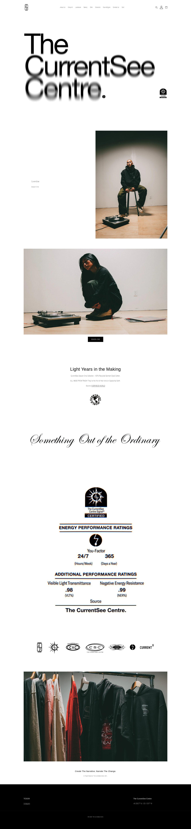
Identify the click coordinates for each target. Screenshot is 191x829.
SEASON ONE (95, 339)
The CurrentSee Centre (98, 816)
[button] (156, 7)
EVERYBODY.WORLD (98, 386)
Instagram (27, 803)
